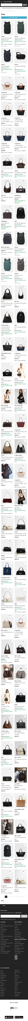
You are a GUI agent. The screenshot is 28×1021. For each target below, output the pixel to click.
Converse (3, 983)
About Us (2, 924)
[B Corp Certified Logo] (21, 957)
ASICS (16, 987)
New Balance (17, 971)
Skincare (2, 992)
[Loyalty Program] (25, 5)
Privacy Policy (3, 941)
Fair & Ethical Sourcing (19, 951)
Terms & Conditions (5, 939)
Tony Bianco (17, 994)
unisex (3, 10)
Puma (16, 980)
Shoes (2, 982)
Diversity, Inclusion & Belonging (19, 946)
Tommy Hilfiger (18, 992)
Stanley (2, 985)
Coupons (2, 937)
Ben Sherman (3, 975)
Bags (14, 10)
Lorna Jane (17, 970)
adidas (2, 971)
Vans (2, 987)
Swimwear (17, 975)
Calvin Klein (17, 977)
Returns (16, 927)
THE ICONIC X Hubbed (5, 951)
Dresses (16, 988)
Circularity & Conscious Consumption (19, 949)
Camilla (2, 978)
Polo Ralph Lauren (18, 982)
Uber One (3, 949)
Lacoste (2, 995)
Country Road (3, 980)
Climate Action (18, 953)
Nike (16, 973)
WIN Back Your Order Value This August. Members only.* (14, 8)
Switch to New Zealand (19, 937)
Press (2, 932)
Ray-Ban (16, 978)
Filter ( (13, 17)
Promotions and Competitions (7, 936)
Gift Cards (17, 931)
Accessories (8, 10)
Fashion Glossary (18, 932)
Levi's (2, 970)
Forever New (3, 988)
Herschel (2, 994)
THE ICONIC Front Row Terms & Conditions (7, 944)
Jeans (16, 990)
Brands (2, 927)
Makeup (2, 973)
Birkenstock (3, 977)
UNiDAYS (3, 947)
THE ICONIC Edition (5, 952)
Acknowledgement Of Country (7, 926)
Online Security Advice (5, 946)
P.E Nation (17, 995)
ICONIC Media (4, 929)
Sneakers (17, 983)
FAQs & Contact (18, 924)
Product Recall (18, 936)
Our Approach (17, 941)
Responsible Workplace (19, 943)
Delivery (16, 926)
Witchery (2, 990)
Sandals (16, 985)
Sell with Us (3, 931)
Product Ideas (17, 934)
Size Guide (17, 929)
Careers (2, 934)
